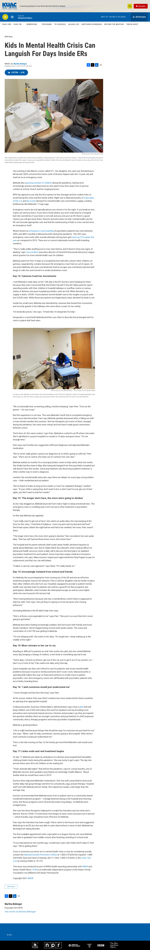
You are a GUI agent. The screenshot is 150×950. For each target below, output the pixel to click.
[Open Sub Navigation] (23, 24)
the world (31, 201)
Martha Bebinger (20, 64)
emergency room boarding (41, 231)
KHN (34, 869)
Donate (141, 6)
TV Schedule (60, 24)
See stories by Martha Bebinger (20, 911)
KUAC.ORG (6, 24)
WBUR (30, 878)
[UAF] (35, 945)
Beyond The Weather (114, 24)
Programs (47, 24)
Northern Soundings (92, 24)
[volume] (12, 17)
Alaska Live (73, 24)
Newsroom (31, 24)
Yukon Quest (132, 24)
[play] (5, 17)
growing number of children (39, 183)
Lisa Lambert (32, 252)
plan (81, 707)
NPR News (9, 36)
